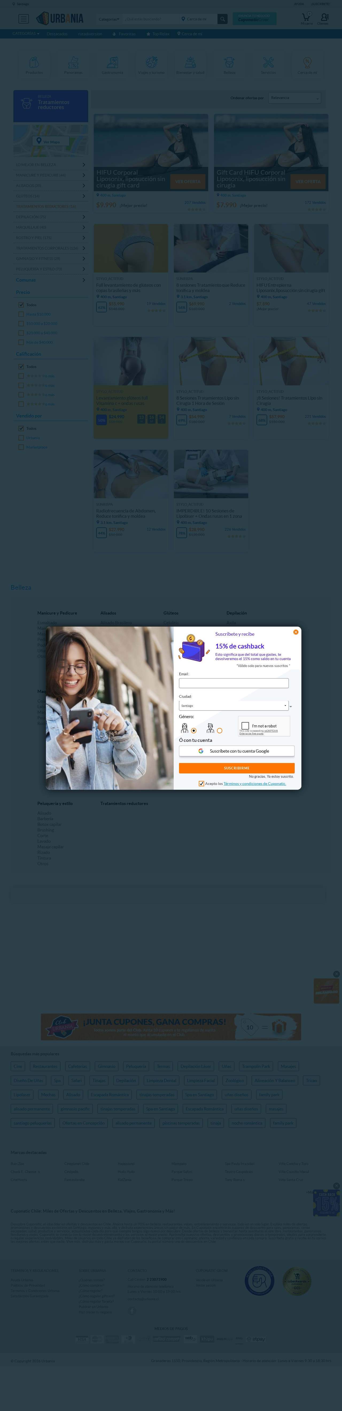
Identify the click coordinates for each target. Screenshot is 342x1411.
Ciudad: (185, 697)
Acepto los (245, 783)
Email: (184, 674)
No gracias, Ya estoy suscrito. (271, 777)
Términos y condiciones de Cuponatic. (255, 783)
